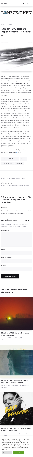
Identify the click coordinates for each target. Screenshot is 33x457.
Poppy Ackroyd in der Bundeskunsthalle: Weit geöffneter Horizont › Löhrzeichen (16, 212)
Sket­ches (5, 78)
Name (3, 249)
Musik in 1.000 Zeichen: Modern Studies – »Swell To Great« (14, 381)
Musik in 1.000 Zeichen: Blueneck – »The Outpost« (15, 334)
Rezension (19, 163)
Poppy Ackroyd (8, 163)
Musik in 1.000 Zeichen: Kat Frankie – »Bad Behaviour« (16, 429)
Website (3, 265)
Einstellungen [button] (7, 453)
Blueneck (23, 338)
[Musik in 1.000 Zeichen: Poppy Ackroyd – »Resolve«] (16, 54)
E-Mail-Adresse (6, 257)
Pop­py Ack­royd (20, 83)
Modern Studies (25, 385)
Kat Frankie (23, 433)
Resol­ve (13, 152)
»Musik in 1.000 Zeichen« (10, 159)
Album (23, 159)
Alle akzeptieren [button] (18, 453)
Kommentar (5, 230)
